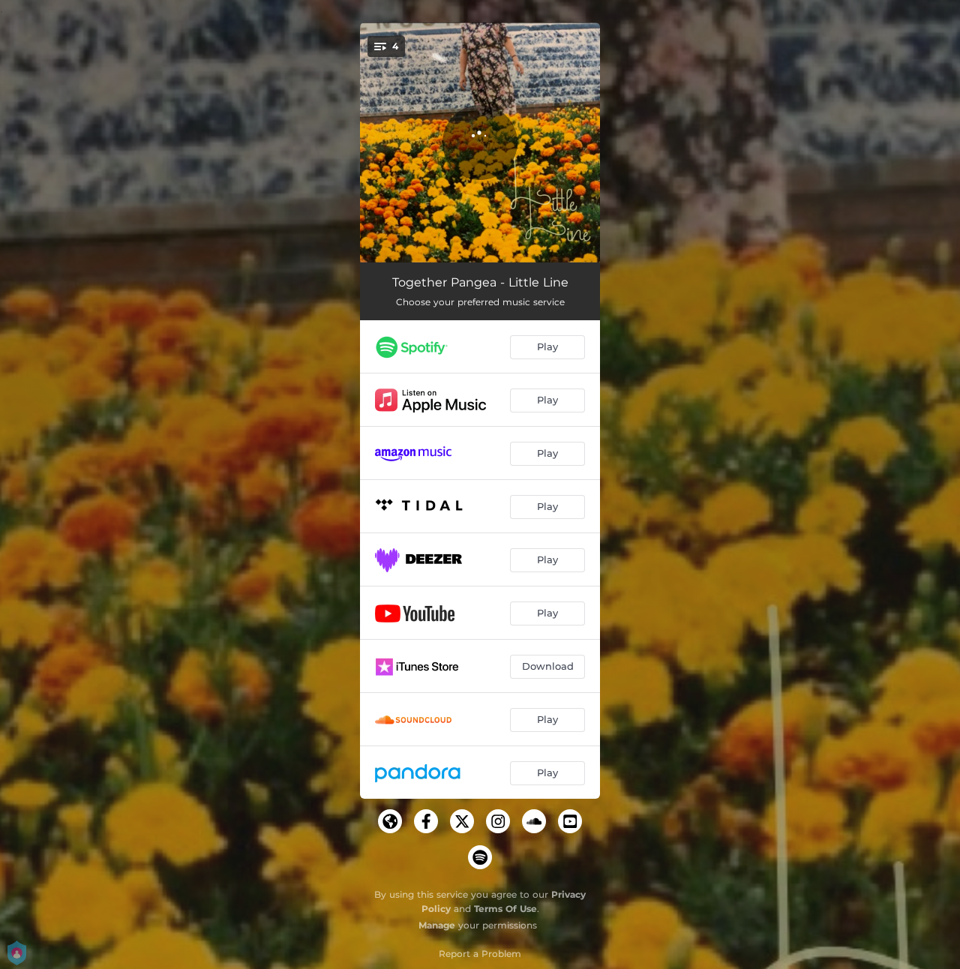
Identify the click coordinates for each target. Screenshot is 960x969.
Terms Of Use (505, 908)
